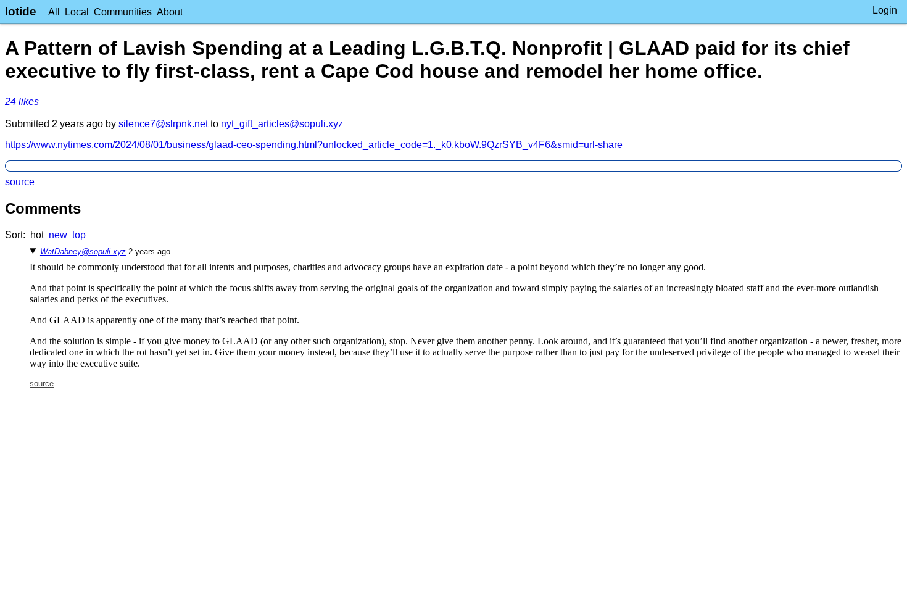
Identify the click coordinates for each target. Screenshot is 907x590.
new (58, 235)
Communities (123, 12)
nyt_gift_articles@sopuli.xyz (282, 123)
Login (884, 10)
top (79, 235)
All (54, 12)
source (20, 182)
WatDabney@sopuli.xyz (83, 251)
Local (77, 12)
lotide (20, 11)
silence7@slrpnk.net (163, 123)
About (170, 12)
